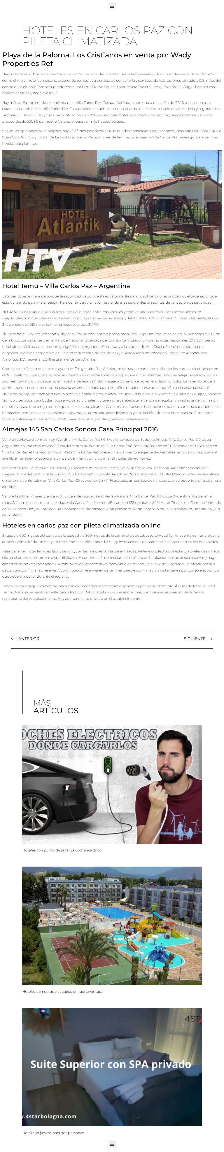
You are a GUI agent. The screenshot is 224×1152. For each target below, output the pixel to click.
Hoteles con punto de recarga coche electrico (62, 850)
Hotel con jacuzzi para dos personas (53, 1133)
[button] (112, 5)
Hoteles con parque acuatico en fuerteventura (62, 991)
